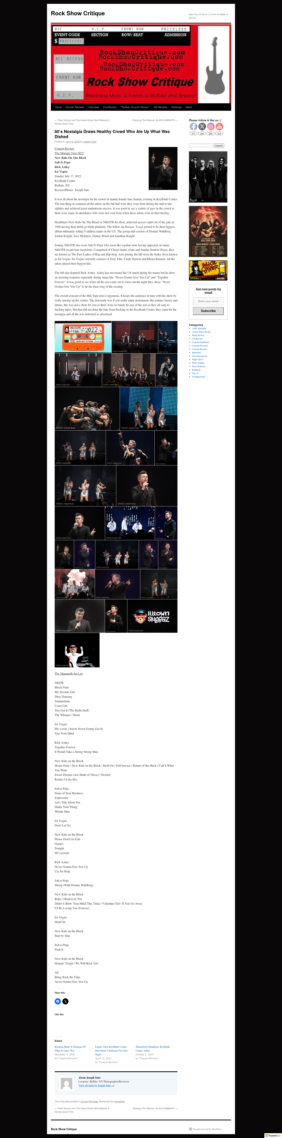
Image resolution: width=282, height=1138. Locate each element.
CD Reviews (160, 107)
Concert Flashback (200, 342)
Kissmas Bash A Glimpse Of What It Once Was (70, 1048)
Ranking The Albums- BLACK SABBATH (155, 120)
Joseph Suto (89, 141)
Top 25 (195, 373)
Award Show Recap (201, 331)
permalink (119, 1101)
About (189, 107)
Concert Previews (200, 345)
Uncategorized (198, 376)
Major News (198, 359)
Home (58, 107)
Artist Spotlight (199, 328)
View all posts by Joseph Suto (96, 1085)
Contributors (110, 107)
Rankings (176, 107)
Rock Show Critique (78, 13)
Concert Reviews (74, 107)
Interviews (93, 107)
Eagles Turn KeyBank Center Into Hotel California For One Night (111, 1050)
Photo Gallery (198, 362)
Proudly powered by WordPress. (208, 1129)
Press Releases (198, 366)
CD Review (197, 338)
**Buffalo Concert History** (135, 107)
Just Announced (199, 355)
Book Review (198, 335)
